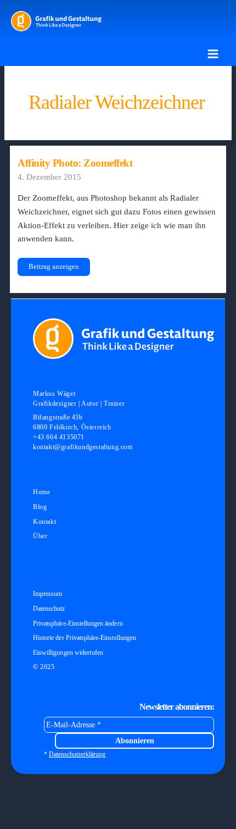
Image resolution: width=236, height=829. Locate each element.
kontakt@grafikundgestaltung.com (83, 447)
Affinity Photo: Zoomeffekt (75, 163)
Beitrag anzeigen (53, 269)
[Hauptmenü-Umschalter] (213, 54)
